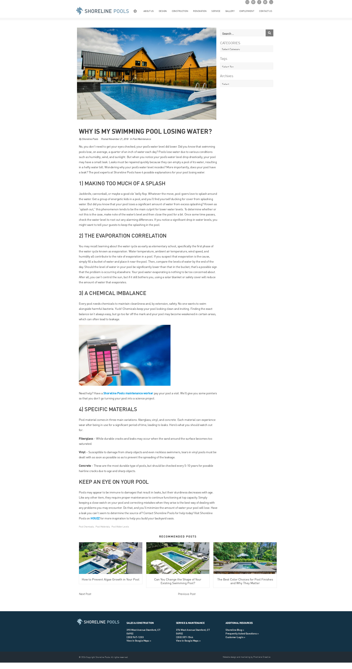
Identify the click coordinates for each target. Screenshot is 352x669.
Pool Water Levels (120, 526)
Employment (246, 11)
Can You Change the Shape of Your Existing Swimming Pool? (177, 581)
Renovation (199, 11)
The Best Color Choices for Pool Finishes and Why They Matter (245, 581)
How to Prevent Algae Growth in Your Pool (110, 579)
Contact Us (265, 11)
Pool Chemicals (86, 526)
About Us (148, 11)
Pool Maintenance (141, 139)
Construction (180, 11)
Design (163, 11)
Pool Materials (102, 526)
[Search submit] (269, 32)
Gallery (229, 11)
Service (215, 11)
